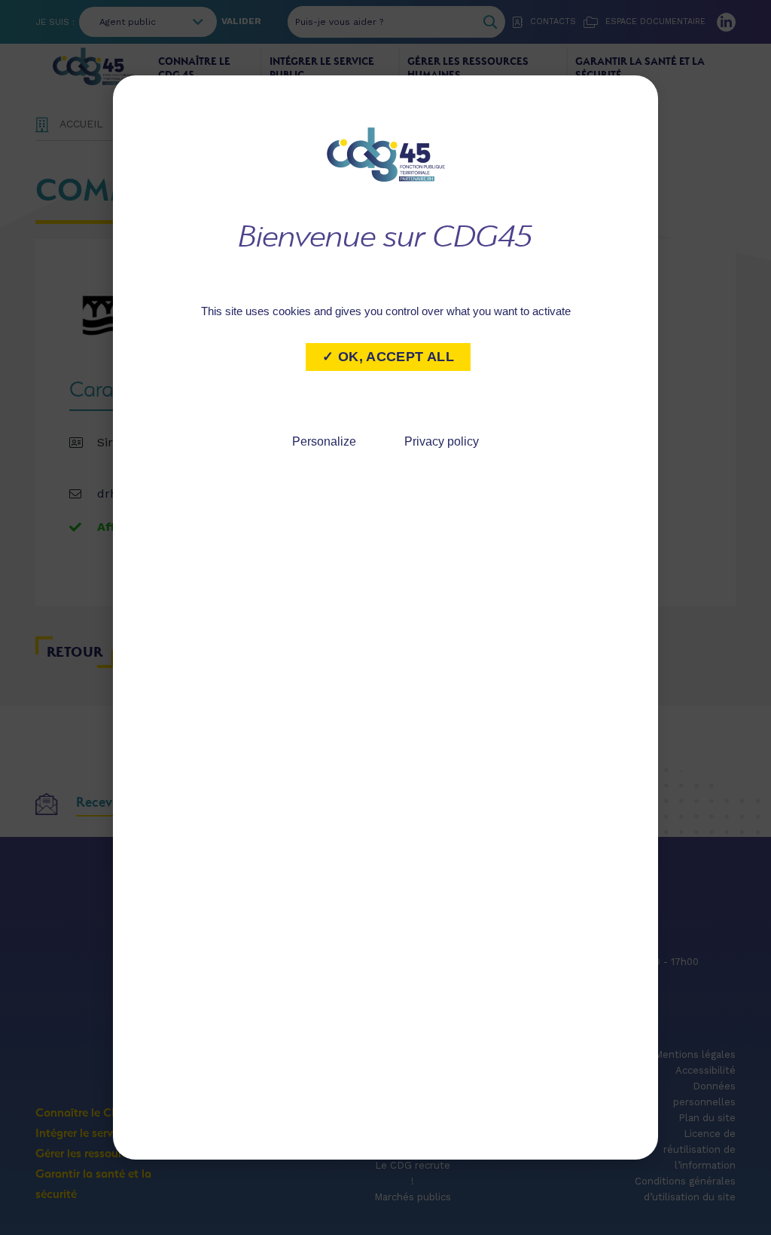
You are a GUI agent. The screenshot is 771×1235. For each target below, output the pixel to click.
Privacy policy (441, 441)
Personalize (324, 441)
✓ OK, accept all (388, 356)
